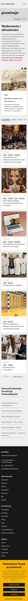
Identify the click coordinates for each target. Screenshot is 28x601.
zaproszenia (17, 241)
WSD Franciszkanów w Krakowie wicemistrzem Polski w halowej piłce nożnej (13, 326)
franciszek (4, 549)
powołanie (4, 516)
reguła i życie (5, 546)
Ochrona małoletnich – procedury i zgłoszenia (14, 434)
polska (6, 95)
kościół (4, 198)
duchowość (4, 480)
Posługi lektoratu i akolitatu (12, 285)
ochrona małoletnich (7, 533)
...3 (2, 376)
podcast (3, 500)
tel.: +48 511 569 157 (7, 465)
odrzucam (14, 589)
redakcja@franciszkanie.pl (9, 469)
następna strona (17, 376)
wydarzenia (17, 155)
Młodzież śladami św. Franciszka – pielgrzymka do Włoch (13, 101)
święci (3, 556)
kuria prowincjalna (7, 529)
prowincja (10, 155)
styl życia (4, 483)
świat (20, 119)
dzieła (3, 519)
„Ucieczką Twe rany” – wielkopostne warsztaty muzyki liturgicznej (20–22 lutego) (14, 159)
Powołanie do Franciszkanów (12, 411)
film (2, 496)
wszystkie (6, 119)
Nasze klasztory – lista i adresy (12, 422)
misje (3, 523)
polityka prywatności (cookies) (14, 598)
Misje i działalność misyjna (11, 416)
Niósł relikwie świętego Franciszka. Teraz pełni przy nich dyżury (12, 203)
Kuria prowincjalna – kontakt (11, 427)
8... (9, 376)
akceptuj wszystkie (14, 585)
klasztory (4, 526)
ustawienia (14, 594)
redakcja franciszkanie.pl (9, 455)
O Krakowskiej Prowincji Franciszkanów (10, 404)
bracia (3, 542)
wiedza (3, 486)
